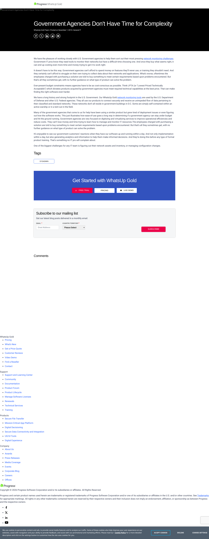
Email (38, 223)
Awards (8, 453)
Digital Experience (13, 440)
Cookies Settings (199, 533)
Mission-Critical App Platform (19, 423)
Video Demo (11, 357)
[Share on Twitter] (41, 36)
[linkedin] (6, 518)
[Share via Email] (58, 36)
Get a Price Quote (13, 348)
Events (8, 467)
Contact (8, 366)
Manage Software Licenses (18, 397)
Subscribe (153, 229)
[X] (6, 513)
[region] (104, 533)
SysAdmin (44, 161)
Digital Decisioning (14, 427)
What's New (10, 344)
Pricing (104, 190)
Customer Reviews (14, 353)
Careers (8, 475)
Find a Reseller (12, 362)
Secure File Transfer (14, 418)
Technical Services (14, 405)
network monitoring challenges (158, 58)
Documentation (12, 383)
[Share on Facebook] (36, 36)
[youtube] (6, 523)
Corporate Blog (12, 471)
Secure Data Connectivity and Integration (24, 432)
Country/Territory (70, 223)
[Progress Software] (8, 487)
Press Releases (12, 458)
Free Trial (84, 190)
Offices (8, 480)
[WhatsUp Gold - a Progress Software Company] (104, 4)
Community (10, 379)
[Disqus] (104, 289)
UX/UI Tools (10, 436)
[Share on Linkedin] (47, 36)
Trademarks (203, 495)
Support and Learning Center (19, 375)
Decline (180, 533)
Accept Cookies (160, 533)
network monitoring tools (129, 97)
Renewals (9, 401)
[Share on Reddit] (52, 36)
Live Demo (129, 190)
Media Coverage (12, 462)
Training (9, 410)
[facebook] (6, 508)
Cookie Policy (120, 533)
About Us (9, 449)
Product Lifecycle (13, 392)
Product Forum (12, 388)
